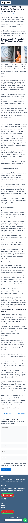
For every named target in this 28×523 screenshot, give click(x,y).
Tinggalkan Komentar (6, 13)
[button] (25, 520)
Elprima (9, 398)
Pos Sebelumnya (6, 413)
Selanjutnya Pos (22, 413)
